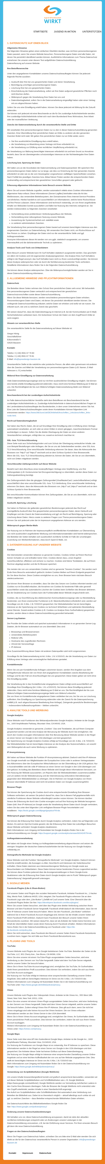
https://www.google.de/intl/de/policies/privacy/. (35, 1067)
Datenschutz (45, 1153)
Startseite (40, 31)
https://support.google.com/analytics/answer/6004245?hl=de (65, 833)
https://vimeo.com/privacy (30, 1029)
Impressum (27, 1153)
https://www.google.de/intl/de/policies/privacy (40, 985)
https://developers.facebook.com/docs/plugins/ (57, 902)
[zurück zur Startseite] (52, 15)
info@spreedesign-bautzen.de (27, 359)
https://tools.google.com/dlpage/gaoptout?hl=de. (39, 810)
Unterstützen (91, 31)
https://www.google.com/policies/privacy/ (29, 1107)
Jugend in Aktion (65, 31)
